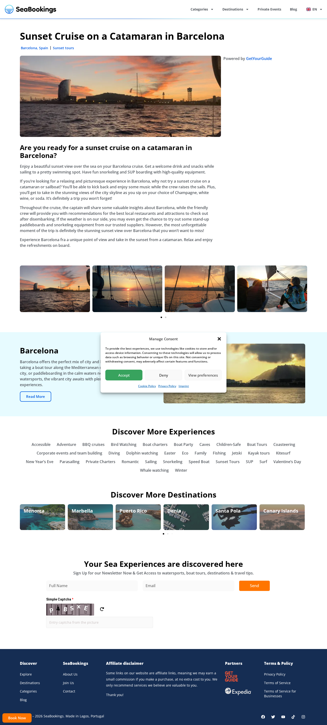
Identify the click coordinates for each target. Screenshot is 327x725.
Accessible (41, 444)
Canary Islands (280, 511)
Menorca (34, 511)
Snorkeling (172, 461)
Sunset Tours (228, 461)
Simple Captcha (59, 599)
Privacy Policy (167, 386)
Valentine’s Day (287, 461)
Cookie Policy (147, 386)
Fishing (219, 453)
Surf (263, 461)
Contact (69, 691)
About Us (70, 674)
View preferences (203, 375)
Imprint (184, 386)
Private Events (269, 9)
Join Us (68, 683)
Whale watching (154, 470)
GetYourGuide (259, 58)
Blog (293, 9)
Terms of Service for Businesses (280, 693)
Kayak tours (259, 453)
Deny (163, 375)
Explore (26, 674)
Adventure (66, 444)
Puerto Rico (133, 511)
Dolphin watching (142, 453)
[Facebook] (263, 717)
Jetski (237, 453)
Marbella (82, 511)
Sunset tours (63, 48)
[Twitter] (273, 717)
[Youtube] (283, 717)
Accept (124, 375)
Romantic (130, 461)
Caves (204, 444)
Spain (43, 48)
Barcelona (29, 48)
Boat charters (155, 444)
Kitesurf (283, 453)
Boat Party (183, 444)
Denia (174, 511)
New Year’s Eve (39, 461)
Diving (114, 453)
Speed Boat (199, 461)
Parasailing (69, 461)
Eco (185, 453)
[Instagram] (303, 717)
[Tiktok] (293, 717)
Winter (181, 470)
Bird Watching (123, 444)
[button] (219, 338)
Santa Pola (228, 511)
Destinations (232, 9)
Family (201, 453)
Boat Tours (257, 444)
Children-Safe (228, 444)
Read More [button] (35, 396)
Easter (170, 453)
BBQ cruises (93, 444)
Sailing (151, 461)
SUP (249, 461)
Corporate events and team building (69, 453)
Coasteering (284, 444)
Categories (199, 9)
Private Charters (100, 461)
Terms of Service (277, 683)
